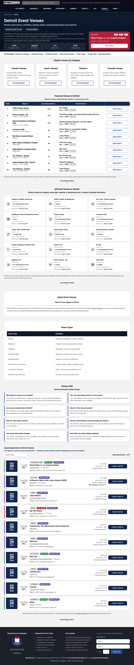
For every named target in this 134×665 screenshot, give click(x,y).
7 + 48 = (98, 652)
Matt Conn (33, 541)
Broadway (47, 8)
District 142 (33, 574)
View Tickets (109, 46)
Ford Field (33, 483)
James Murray (35, 496)
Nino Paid (33, 557)
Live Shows (60, 8)
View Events (117, 109)
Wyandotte (48, 577)
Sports (85, 8)
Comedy (73, 8)
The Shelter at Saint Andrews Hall (40, 559)
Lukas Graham (55, 480)
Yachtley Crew (35, 572)
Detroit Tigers (35, 465)
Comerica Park (18, 129)
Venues (104, 8)
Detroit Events (8, 14)
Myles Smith (44, 480)
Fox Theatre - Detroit (21, 156)
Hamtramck (50, 592)
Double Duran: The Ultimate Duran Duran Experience (49, 526)
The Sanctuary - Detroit (37, 589)
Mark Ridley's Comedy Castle (24, 149)
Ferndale (56, 531)
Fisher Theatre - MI (20, 115)
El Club (32, 605)
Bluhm (32, 602)
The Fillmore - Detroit (21, 169)
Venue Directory (97, 308)
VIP (94, 8)
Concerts (33, 8)
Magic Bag (33, 528)
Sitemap (62, 661)
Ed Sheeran (34, 480)
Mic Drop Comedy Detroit (23, 136)
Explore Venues (19, 83)
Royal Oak (48, 546)
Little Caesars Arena (21, 108)
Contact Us (17, 653)
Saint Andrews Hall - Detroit (24, 162)
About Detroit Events (17, 649)
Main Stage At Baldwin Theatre (25, 143)
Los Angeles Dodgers (51, 465)
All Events (19, 8)
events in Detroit (82, 613)
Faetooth (33, 587)
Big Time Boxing (36, 511)
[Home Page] (12, 2)
